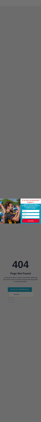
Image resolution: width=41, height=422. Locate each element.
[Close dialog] (40, 199)
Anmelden (31, 221)
